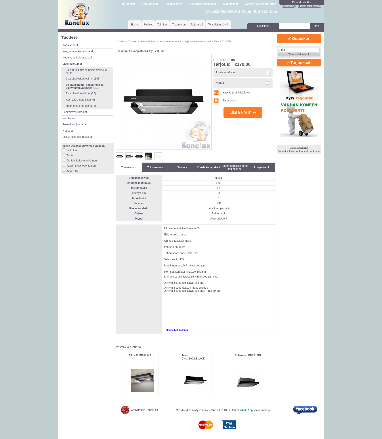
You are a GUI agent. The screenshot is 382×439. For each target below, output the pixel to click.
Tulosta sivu (230, 100)
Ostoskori (301, 38)
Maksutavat (230, 4)
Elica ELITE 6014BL (141, 355)
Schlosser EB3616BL (248, 355)
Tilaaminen (179, 24)
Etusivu (134, 24)
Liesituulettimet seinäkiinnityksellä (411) (86, 71)
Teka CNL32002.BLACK (193, 357)
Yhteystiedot (150, 4)
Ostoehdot (128, 4)
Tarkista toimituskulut (176, 329)
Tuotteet (132, 41)
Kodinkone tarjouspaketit (77, 57)
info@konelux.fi (200, 410)
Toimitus (162, 24)
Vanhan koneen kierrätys (260, 4)
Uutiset (148, 24)
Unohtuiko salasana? (309, 6)
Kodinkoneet (70, 45)
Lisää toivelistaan (226, 72)
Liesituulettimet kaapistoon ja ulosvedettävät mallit (185, 41)
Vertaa (220, 82)
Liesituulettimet (148, 41)
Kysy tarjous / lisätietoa (236, 92)
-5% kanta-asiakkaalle (202, 4)
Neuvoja (68, 130)
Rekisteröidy (289, 6)
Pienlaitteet (69, 118)
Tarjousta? (197, 24)
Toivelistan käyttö (218, 24)
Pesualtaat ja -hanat (75, 124)
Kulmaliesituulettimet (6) (80, 99)
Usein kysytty (173, 4)
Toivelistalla (263, 25)
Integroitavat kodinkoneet (78, 51)
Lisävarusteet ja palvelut (77, 136)
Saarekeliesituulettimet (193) (83, 78)
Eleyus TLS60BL (223, 41)
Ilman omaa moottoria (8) (81, 105)
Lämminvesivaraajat (75, 112)
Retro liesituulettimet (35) (81, 93)
